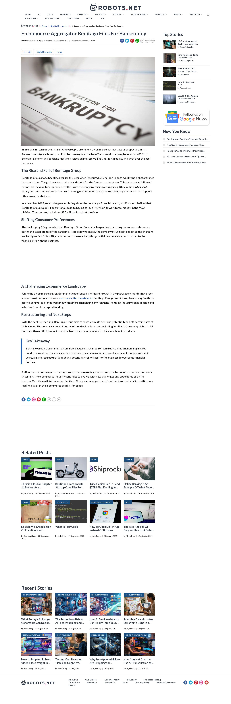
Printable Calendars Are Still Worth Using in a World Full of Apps (138, 623)
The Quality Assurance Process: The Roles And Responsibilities (185, 145)
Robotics (65, 14)
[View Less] (153, 41)
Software (30, 18)
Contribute (74, 682)
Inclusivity (132, 679)
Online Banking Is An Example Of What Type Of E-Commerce (138, 487)
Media (177, 14)
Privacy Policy (142, 682)
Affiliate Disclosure (166, 682)
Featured (73, 18)
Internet (195, 14)
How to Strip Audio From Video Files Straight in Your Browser (36, 663)
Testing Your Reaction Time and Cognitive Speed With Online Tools (70, 663)
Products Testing (152, 679)
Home (28, 14)
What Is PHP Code (66, 526)
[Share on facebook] (122, 41)
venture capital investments (76, 298)
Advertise (92, 682)
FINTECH (82, 14)
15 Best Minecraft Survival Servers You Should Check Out (186, 162)
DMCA (72, 685)
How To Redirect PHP (186, 83)
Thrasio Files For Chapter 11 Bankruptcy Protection (36, 487)
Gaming (99, 14)
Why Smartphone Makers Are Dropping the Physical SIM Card (105, 663)
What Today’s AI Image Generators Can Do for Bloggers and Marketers (35, 623)
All (102, 18)
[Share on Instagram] (34, 399)
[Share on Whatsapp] (137, 41)
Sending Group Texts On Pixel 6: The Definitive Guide (188, 56)
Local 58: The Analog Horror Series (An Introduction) (188, 97)
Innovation (52, 18)
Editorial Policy (112, 679)
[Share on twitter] (127, 41)
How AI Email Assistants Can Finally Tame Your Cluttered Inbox (104, 623)
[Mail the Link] (147, 41)
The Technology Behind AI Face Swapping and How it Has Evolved (69, 623)
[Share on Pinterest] (132, 41)
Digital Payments (44, 52)
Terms (125, 682)
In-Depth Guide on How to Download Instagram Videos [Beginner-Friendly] (185, 150)
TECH (50, 14)
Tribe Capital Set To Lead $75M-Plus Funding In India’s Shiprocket (105, 487)
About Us (73, 679)
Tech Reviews (138, 14)
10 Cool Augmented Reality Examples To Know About (187, 42)
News (89, 18)
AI (39, 14)
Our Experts (91, 679)
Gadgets (160, 14)
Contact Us (109, 682)
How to (117, 14)
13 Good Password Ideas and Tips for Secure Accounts (185, 156)
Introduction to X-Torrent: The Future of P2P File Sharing (187, 70)
